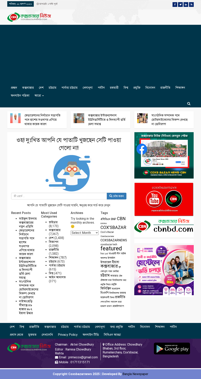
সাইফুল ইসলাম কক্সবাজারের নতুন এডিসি (28, 222)
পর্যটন (101, 87)
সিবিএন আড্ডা (112, 335)
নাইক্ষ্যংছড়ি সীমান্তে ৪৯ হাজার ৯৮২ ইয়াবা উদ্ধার (26, 307)
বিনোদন (150, 87)
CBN (121, 218)
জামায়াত (114, 275)
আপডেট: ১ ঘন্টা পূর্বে (48, 4)
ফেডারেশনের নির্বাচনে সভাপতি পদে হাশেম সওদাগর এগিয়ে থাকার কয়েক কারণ (42, 119)
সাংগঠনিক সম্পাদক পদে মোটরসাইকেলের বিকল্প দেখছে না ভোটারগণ (170, 119)
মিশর (112, 297)
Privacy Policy (68, 335)
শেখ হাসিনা (105, 302)
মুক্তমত (32, 335)
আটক (123, 253)
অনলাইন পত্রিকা (20, 95)
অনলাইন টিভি (91, 335)
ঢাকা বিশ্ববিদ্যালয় (115, 280)
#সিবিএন (105, 219)
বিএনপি (104, 292)
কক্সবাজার (28, 87)
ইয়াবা (115, 262)
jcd (106, 253)
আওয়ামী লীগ (114, 253)
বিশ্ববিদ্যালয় (114, 293)
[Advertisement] (100, 54)
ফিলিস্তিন (105, 288)
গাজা (110, 271)
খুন (120, 267)
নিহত (108, 284)
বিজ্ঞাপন (53, 242)
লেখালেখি (47, 335)
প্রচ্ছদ (14, 87)
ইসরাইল (111, 257)
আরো (38, 95)
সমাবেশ (114, 302)
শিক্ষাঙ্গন (180, 87)
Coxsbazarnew (107, 236)
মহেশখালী (104, 297)
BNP (113, 219)
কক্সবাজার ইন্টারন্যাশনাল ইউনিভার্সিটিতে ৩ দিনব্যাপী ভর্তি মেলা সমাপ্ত (106, 119)
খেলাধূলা (88, 87)
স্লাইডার (53, 222)
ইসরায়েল (105, 262)
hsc (102, 253)
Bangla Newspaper (135, 374)
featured (111, 248)
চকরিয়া (116, 271)
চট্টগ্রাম (52, 87)
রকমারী (114, 87)
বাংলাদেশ (116, 288)
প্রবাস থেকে (16, 335)
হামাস (109, 306)
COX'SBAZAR (113, 227)
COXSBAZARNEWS (113, 240)
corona (103, 223)
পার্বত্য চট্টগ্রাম (69, 87)
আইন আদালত (57, 277)
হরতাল (103, 306)
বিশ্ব (126, 87)
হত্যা (120, 302)
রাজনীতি (165, 87)
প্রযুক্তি (136, 87)
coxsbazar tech (108, 244)
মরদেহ (123, 292)
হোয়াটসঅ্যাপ (118, 306)
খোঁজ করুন (118, 196)
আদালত (103, 258)
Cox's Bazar (107, 232)
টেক (120, 276)
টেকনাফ (103, 280)
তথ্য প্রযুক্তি (116, 327)
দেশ (41, 87)
